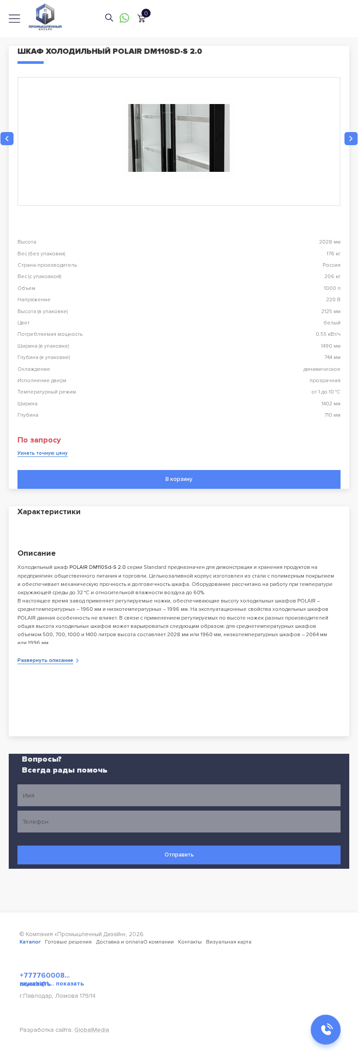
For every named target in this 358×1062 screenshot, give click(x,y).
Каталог (30, 942)
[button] (7, 138)
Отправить (179, 854)
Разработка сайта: (64, 1030)
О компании (158, 942)
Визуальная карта (228, 942)
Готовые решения (68, 942)
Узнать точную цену (42, 453)
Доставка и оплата (119, 942)
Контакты (190, 942)
